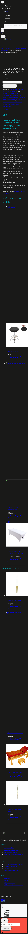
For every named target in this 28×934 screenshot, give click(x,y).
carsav (4, 93)
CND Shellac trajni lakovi (11, 870)
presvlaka (5, 104)
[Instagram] (4, 901)
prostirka (12, 104)
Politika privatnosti (9, 883)
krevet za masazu (8, 97)
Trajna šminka (8, 868)
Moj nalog (7, 878)
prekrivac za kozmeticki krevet (12, 102)
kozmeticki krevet (13, 93)
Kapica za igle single (10, 852)
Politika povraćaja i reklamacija (13, 885)
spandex (18, 104)
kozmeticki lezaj (7, 95)
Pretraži (6, 928)
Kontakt (7, 18)
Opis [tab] (7, 109)
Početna (8, 6)
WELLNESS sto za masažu (15, 772)
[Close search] (5, 920)
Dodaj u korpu (10, 86)
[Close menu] (2, 906)
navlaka (16, 97)
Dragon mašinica (9, 848)
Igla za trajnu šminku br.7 (15, 733)
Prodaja (7, 15)
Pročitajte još (14, 776)
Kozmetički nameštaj (8, 91)
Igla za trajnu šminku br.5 (15, 600)
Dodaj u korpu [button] (14, 357)
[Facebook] (2, 901)
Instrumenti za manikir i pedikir (13, 864)
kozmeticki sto (17, 95)
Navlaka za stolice (13, 351)
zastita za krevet (7, 106)
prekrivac (19, 100)
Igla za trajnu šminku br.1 (11, 850)
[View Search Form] (2, 2)
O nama (7, 8)
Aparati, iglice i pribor (16, 89)
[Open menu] (3, 36)
